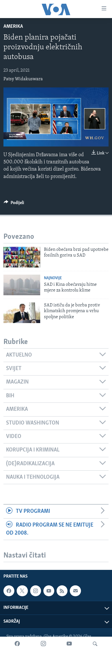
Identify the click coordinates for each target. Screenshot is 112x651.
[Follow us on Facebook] (8, 590)
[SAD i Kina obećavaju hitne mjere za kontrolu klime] (21, 285)
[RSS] (62, 590)
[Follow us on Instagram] (35, 590)
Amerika (13, 26)
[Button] (14, 204)
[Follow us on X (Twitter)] (22, 590)
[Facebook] (17, 644)
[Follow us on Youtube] (48, 590)
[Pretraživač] (95, 644)
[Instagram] (43, 644)
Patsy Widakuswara (23, 79)
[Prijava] (75, 590)
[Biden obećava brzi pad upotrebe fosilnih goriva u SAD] (21, 257)
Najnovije (53, 278)
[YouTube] (69, 644)
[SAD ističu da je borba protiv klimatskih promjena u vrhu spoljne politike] (21, 312)
